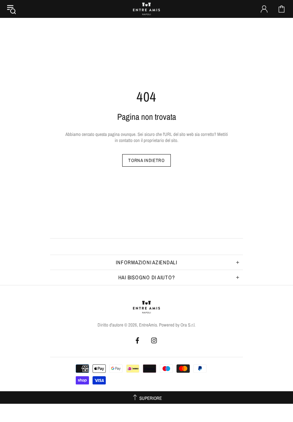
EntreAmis (146, 8)
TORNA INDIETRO (146, 160)
